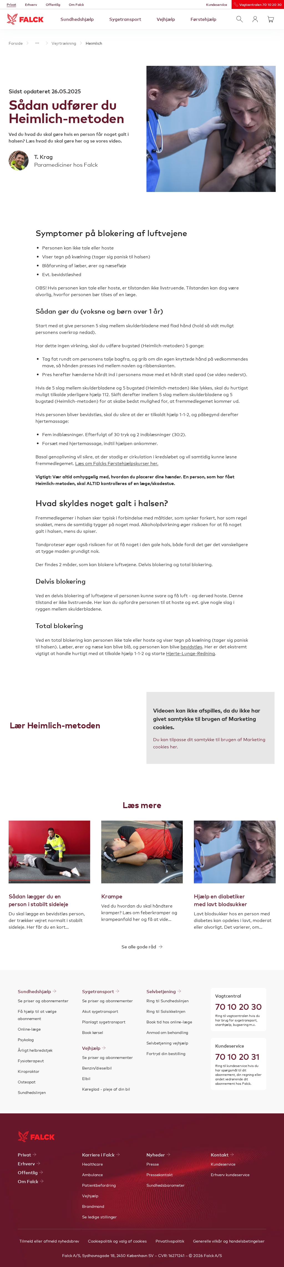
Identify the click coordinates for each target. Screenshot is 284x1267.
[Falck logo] (36, 1136)
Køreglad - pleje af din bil (106, 1088)
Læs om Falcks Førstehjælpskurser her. (116, 463)
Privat (11, 4)
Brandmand (93, 1206)
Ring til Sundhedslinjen (167, 1000)
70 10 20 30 (238, 1006)
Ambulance (92, 1174)
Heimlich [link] (94, 43)
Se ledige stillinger (99, 1216)
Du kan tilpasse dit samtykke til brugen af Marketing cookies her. (209, 742)
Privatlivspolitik (170, 1240)
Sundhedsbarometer (165, 1185)
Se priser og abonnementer (43, 1000)
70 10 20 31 (237, 1056)
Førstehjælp (203, 19)
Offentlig (53, 4)
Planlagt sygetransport (103, 1021)
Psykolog (26, 1039)
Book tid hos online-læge (169, 1021)
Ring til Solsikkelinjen (165, 1011)
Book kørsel (92, 1032)
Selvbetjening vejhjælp (167, 1042)
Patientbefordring (99, 1185)
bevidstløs (191, 646)
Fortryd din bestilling (166, 1053)
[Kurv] (270, 19)
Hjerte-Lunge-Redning (190, 653)
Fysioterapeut (31, 1060)
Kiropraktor (28, 1071)
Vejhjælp (166, 19)
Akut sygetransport (100, 1011)
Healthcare (92, 1163)
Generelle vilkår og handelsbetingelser (229, 1240)
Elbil (86, 1078)
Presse (152, 1163)
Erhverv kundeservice (230, 1174)
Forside (16, 43)
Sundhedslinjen (32, 1092)
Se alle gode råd (138, 946)
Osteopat (27, 1081)
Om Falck (76, 4)
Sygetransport (125, 19)
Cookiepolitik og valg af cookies (117, 1240)
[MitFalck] (255, 19)
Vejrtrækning (64, 43)
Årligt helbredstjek (35, 1050)
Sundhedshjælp (77, 19)
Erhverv (31, 4)
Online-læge (29, 1028)
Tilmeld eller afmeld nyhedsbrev (49, 1240)
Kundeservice (216, 4)
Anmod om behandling (167, 1032)
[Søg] (239, 19)
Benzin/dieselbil (97, 1067)
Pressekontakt (159, 1174)
